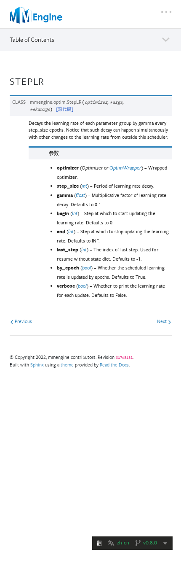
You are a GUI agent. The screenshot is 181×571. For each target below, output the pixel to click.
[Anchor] (50, 80)
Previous (22, 321)
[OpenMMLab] (37, 15)
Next (162, 321)
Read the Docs (114, 364)
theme (67, 364)
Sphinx (37, 364)
